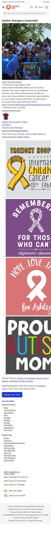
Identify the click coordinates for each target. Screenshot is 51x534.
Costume (8, 441)
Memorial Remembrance (14, 443)
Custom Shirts (10, 410)
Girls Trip (7, 453)
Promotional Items (29, 506)
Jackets (7, 420)
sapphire (14, 381)
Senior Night (9, 460)
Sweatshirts (9, 428)
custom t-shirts (37, 509)
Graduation (9, 445)
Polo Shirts (8, 425)
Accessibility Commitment (14, 515)
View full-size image (12, 82)
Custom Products (14, 506)
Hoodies (7, 418)
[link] (12, 7)
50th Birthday (9, 450)
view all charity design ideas (15, 137)
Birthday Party (10, 455)
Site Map (40, 506)
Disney (6, 438)
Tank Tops (8, 430)
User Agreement (32, 515)
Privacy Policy (15, 512)
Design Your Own (12, 394)
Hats (6, 415)
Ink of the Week (8, 401)
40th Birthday (9, 458)
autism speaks (26, 381)
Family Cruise (9, 448)
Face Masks (8, 413)
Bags (6, 408)
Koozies (7, 423)
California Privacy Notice (31, 512)
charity (20, 378)
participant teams (33, 378)
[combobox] (25, 13)
